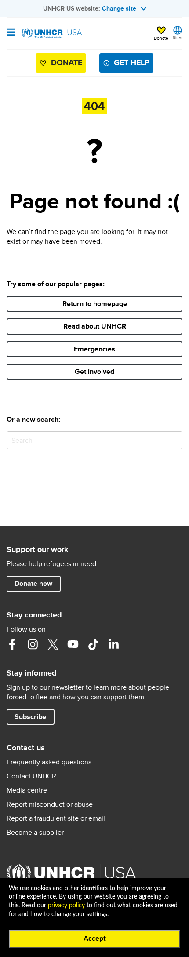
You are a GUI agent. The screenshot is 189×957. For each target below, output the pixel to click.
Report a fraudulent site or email (56, 818)
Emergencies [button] (94, 349)
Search (173, 440)
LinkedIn (113, 644)
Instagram (32, 644)
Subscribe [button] (30, 717)
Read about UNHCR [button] (94, 326)
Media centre (27, 790)
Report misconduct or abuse (50, 804)
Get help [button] (131, 62)
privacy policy (66, 905)
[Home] (51, 33)
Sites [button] (177, 37)
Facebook (12, 644)
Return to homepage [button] (94, 304)
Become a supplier (35, 832)
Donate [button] (161, 38)
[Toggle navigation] (11, 33)
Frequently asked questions (49, 762)
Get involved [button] (94, 371)
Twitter (52, 644)
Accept (95, 938)
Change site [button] (119, 8)
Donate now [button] (33, 583)
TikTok (93, 644)
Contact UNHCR (31, 776)
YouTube (73, 644)
